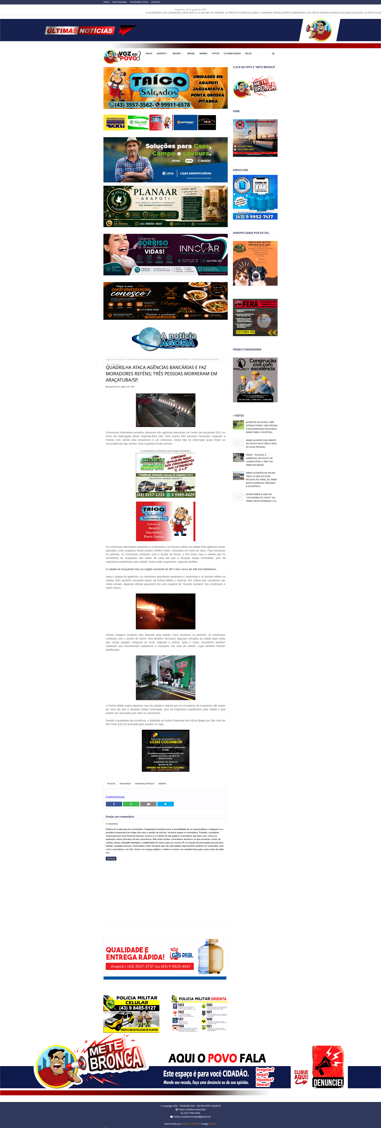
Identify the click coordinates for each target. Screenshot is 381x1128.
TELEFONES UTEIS (139, 2)
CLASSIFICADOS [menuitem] (232, 53)
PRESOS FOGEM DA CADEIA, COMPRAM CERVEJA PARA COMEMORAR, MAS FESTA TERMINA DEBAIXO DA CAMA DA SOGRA (230, 12)
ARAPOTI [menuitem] (161, 53)
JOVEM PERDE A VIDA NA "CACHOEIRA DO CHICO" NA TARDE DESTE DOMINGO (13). (261, 497)
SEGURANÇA (125, 783)
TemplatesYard (105, 1127)
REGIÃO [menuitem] (177, 53)
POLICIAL (122, 359)
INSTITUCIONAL (119, 2)
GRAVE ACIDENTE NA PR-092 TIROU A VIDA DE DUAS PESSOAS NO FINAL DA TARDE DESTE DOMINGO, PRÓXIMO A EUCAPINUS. (261, 479)
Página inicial (111, 359)
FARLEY (213, 1123)
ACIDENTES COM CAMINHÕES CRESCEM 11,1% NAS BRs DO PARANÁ (121, 12)
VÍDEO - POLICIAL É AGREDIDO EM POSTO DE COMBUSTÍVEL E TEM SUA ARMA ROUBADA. (259, 459)
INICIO (106, 2)
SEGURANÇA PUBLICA (144, 783)
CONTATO (155, 2)
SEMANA (162, 783)
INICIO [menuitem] (149, 53)
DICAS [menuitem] (248, 53)
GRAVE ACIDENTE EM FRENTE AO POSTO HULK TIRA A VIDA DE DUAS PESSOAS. (261, 443)
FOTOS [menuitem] (215, 53)
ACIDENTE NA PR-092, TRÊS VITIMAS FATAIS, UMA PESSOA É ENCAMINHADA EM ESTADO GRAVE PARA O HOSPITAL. (261, 427)
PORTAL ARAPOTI (191, 1123)
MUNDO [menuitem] (203, 53)
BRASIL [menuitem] (191, 53)
